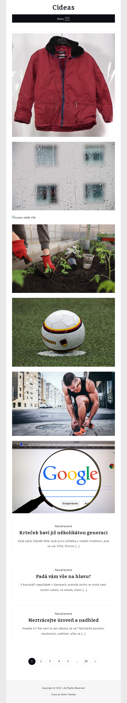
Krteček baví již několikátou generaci (63, 532)
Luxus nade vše (63, 222)
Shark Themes (68, 694)
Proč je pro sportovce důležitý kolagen (63, 405)
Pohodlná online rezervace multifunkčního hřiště (63, 333)
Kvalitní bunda (63, 86)
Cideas (63, 8)
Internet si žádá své (63, 478)
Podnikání (63, 472)
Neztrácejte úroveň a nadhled (63, 620)
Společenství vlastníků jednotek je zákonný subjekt (63, 177)
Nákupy (63, 80)
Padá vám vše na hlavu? (63, 576)
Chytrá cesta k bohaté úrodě (64, 260)
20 (86, 661)
